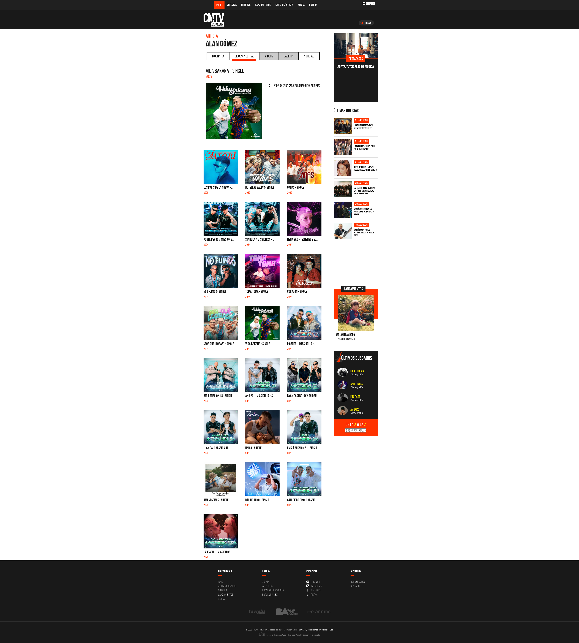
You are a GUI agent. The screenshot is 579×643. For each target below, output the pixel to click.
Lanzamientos (263, 5)
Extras (313, 5)
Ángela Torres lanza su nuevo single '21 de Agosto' (365, 168)
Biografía (218, 56)
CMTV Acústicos (284, 5)
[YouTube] (364, 3)
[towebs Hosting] (257, 611)
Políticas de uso (326, 629)
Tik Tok (314, 594)
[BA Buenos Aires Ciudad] (286, 611)
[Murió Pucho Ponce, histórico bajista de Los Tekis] (343, 231)
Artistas (232, 5)
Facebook (316, 590)
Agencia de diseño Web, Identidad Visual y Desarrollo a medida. (293, 634)
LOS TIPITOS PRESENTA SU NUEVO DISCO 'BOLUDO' (363, 127)
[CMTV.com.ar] (216, 20)
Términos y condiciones (308, 629)
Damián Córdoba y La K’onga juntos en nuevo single (364, 211)
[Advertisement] (356, 262)
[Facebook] (373, 3)
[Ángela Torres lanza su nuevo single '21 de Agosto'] (343, 168)
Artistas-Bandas (227, 586)
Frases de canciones (273, 590)
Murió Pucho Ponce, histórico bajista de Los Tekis (364, 232)
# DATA (266, 581)
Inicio (219, 5)
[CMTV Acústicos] (356, 45)
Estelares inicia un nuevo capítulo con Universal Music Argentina (364, 191)
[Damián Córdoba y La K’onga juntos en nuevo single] (343, 210)
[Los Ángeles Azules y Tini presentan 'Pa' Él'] (343, 147)
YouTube (315, 581)
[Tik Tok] (370, 3)
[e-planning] (318, 611)
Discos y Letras (244, 56)
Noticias (246, 5)
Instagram (316, 586)
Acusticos (267, 586)
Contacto (356, 586)
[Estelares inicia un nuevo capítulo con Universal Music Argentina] (343, 189)
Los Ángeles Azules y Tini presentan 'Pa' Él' (364, 147)
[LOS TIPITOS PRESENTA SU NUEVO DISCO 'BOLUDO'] (343, 126)
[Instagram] (367, 3)
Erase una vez (270, 594)
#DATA (301, 5)
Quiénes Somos (358, 581)
